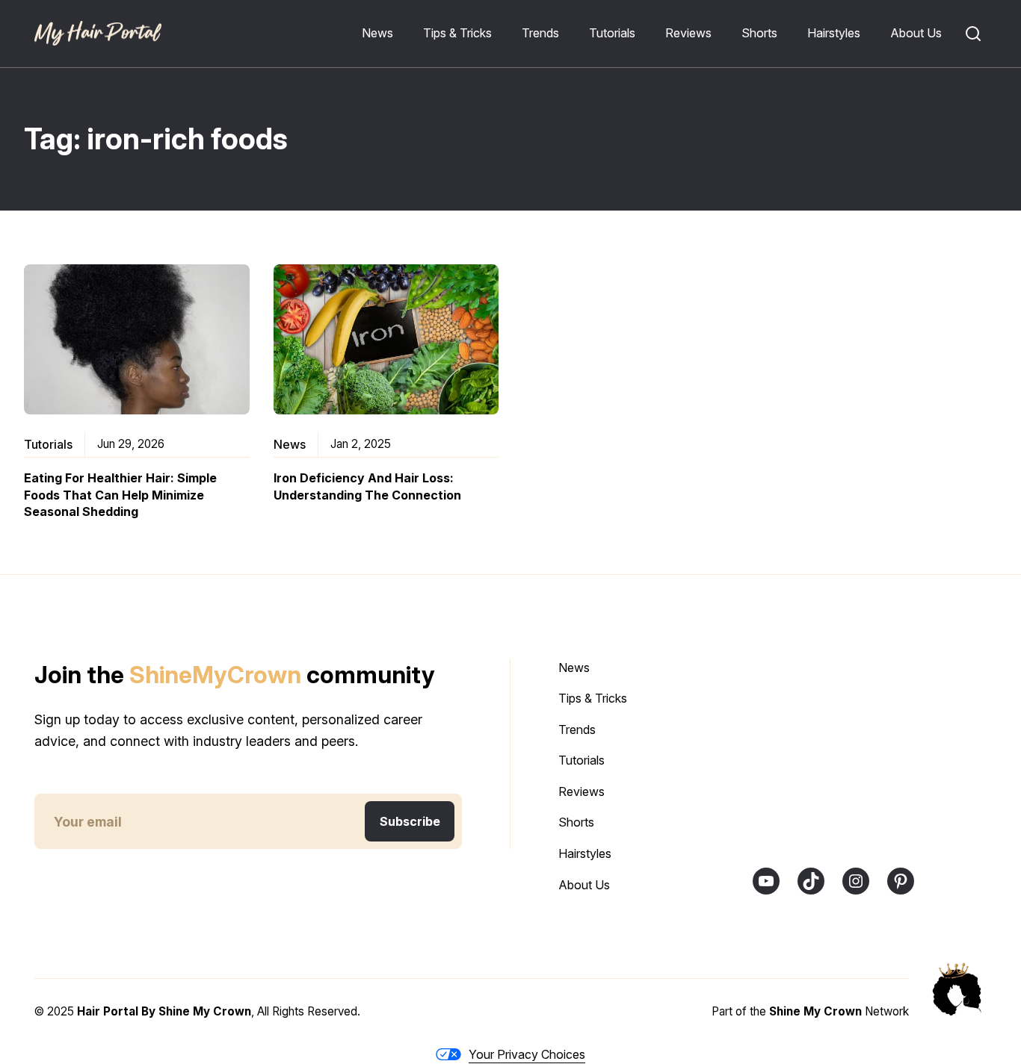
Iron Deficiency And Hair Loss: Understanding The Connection (367, 486)
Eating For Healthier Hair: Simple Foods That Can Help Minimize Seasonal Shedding (120, 494)
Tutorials (48, 444)
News (290, 444)
